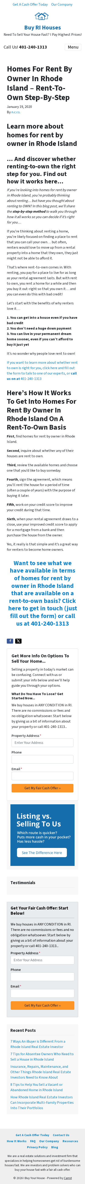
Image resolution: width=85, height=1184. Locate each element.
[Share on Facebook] (10, 641)
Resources (70, 1141)
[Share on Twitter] (18, 641)
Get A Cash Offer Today (30, 4)
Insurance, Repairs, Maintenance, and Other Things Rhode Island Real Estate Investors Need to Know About (40, 1072)
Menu (73, 47)
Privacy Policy (37, 1147)
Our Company (61, 4)
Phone (17, 752)
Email (17, 769)
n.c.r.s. (15, 112)
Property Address (26, 735)
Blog (54, 1147)
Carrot (68, 1178)
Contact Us (61, 1135)
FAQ (33, 1141)
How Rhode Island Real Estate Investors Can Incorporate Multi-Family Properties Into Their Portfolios (42, 1102)
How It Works (17, 1141)
